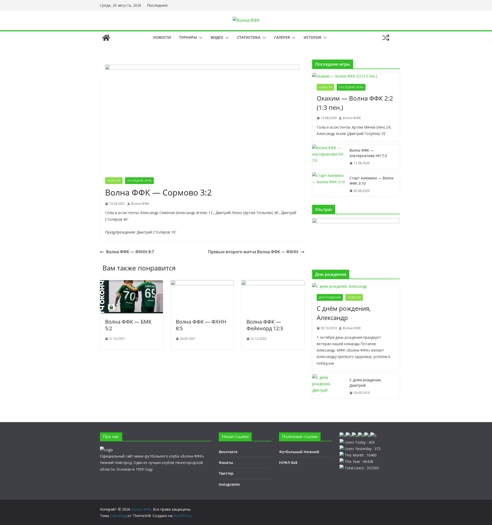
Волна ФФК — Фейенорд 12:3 (265, 325)
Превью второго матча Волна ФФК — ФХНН (253, 252)
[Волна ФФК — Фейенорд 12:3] (272, 284)
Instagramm (229, 484)
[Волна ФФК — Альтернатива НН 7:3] (328, 156)
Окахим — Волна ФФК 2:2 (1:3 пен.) (355, 103)
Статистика (248, 37)
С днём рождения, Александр (344, 313)
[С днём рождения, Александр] (356, 286)
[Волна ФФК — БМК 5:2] (131, 284)
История (312, 37)
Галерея (282, 37)
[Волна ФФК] (106, 38)
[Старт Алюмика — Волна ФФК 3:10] (328, 184)
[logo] (106, 449)
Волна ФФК (140, 203)
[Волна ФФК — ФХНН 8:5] (202, 284)
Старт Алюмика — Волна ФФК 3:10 (371, 181)
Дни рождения (330, 297)
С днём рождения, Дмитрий (365, 382)
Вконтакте (228, 451)
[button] (199, 38)
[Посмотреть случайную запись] (386, 38)
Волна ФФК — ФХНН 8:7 (130, 252)
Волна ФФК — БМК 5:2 (128, 325)
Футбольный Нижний (299, 451)
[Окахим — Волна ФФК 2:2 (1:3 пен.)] (356, 76)
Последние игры (139, 180)
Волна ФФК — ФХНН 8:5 (201, 325)
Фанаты (226, 462)
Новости (162, 37)
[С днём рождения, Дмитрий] (328, 386)
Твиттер (226, 473)
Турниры (188, 37)
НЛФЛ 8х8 (288, 462)
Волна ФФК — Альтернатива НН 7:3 (368, 153)
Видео (217, 37)
